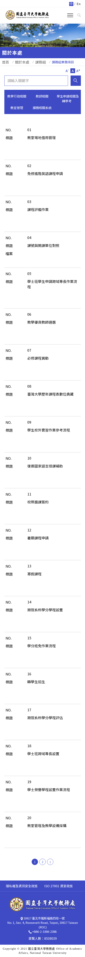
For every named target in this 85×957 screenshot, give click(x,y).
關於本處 (22, 62)
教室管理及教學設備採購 (46, 825)
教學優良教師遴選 (41, 322)
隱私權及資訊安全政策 (22, 885)
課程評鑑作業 (38, 209)
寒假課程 (34, 573)
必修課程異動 (38, 358)
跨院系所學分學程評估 (45, 717)
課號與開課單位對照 (43, 245)
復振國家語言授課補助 (45, 465)
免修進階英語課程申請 (45, 173)
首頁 (5, 62)
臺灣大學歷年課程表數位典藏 (50, 394)
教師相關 (42, 96)
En (79, 4)
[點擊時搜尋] (79, 15)
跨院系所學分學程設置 (45, 609)
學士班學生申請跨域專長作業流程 (52, 284)
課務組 (40, 62)
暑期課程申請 (38, 537)
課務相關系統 (42, 107)
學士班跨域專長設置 (43, 753)
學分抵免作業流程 (41, 645)
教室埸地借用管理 (41, 137)
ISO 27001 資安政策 (58, 885)
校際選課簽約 (38, 501)
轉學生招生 (36, 681)
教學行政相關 (16, 96)
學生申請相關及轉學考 (68, 98)
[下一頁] (50, 862)
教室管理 (16, 107)
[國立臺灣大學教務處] (27, 15)
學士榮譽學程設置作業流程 (48, 789)
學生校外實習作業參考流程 (48, 430)
